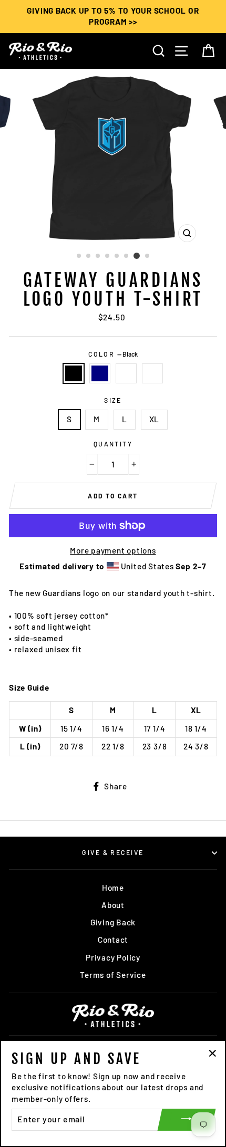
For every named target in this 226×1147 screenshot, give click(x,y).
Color (113, 354)
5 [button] (117, 256)
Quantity (113, 443)
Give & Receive (112, 852)
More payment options (113, 550)
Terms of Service (113, 974)
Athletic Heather (126, 373)
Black (74, 373)
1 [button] (79, 256)
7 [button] (136, 256)
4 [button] (107, 256)
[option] (113, 16)
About (113, 905)
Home (113, 887)
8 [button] (147, 256)
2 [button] (88, 256)
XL (154, 419)
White (152, 373)
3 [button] (98, 256)
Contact (113, 939)
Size (113, 400)
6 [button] (126, 256)
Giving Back (113, 922)
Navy (100, 373)
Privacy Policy (113, 957)
